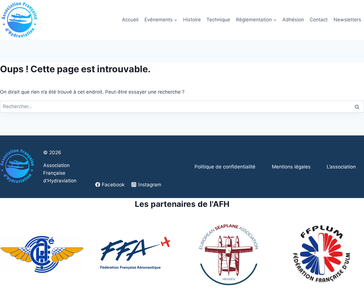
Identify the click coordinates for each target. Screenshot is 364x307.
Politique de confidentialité (225, 167)
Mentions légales (291, 167)
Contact (319, 19)
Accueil (130, 19)
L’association (341, 167)
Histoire (192, 19)
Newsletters (347, 19)
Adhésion (293, 19)
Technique (218, 19)
